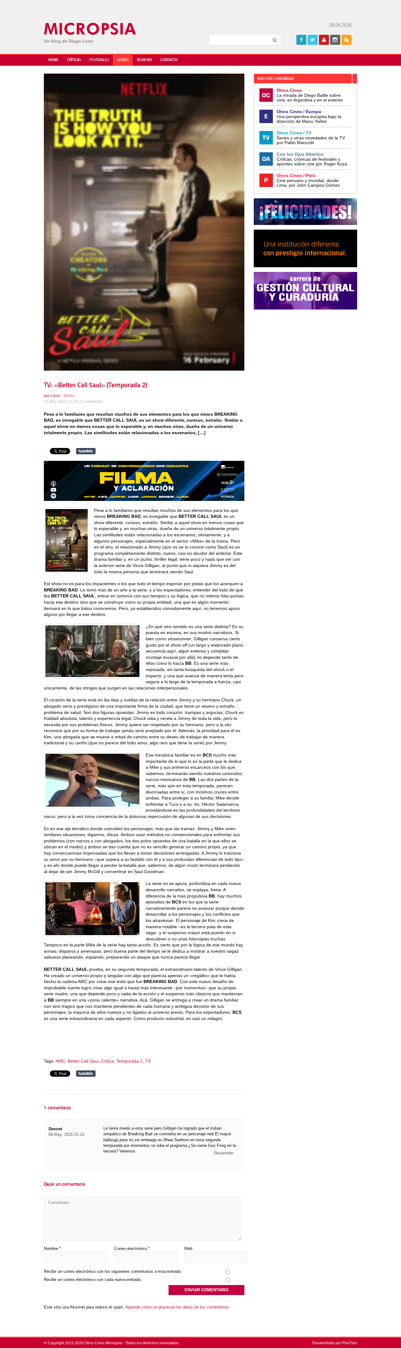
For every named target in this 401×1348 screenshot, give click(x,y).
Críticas (74, 60)
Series (122, 60)
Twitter (313, 40)
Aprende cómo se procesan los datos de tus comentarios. (177, 1307)
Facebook (301, 40)
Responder (223, 1153)
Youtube (324, 40)
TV (148, 1061)
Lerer (55, 395)
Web (188, 1248)
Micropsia (90, 29)
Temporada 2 (129, 1061)
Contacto (169, 60)
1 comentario (91, 401)
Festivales (99, 60)
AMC (60, 1061)
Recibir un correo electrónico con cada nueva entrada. (93, 1279)
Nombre (52, 1248)
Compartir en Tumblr (86, 451)
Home (53, 60)
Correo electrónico (132, 1248)
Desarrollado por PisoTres (334, 1343)
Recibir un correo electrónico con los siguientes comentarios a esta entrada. (113, 1271)
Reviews (144, 60)
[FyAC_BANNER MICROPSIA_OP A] (144, 499)
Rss (346, 40)
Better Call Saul (83, 1061)
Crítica (107, 1061)
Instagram (335, 40)
